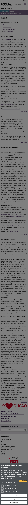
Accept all (14, 495)
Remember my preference (14, 499)
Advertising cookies (10, 488)
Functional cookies (10, 485)
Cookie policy (23, 480)
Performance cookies (10, 491)
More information (14, 502)
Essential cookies (9, 482)
